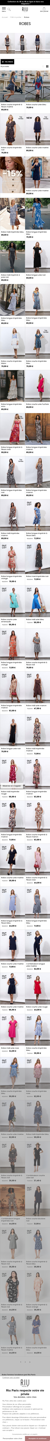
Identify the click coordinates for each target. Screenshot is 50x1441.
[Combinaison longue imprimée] (12, 1200)
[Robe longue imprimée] (37, 214)
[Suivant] (30, 1362)
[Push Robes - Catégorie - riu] (12, 175)
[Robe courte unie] (37, 86)
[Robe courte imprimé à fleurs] (12, 86)
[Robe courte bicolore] (37, 1200)
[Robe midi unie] (37, 601)
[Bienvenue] (25, 10)
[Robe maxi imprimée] (37, 558)
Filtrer (9, 62)
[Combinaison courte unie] (37, 1157)
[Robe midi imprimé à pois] (12, 257)
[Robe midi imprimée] (12, 214)
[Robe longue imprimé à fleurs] (12, 429)
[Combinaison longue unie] (37, 946)
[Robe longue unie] (37, 257)
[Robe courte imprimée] (12, 129)
